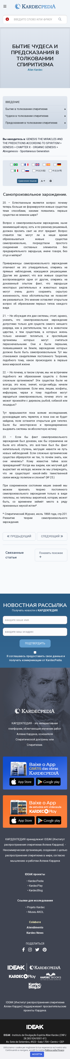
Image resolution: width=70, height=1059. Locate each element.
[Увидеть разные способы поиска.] (7, 19)
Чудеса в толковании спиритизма (26, 115)
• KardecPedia (35, 881)
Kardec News (35, 932)
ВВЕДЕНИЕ (12, 102)
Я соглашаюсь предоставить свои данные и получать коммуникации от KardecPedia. (36, 658)
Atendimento (35, 927)
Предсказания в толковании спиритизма (31, 122)
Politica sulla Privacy (54, 1050)
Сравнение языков (27, 181)
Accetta (37, 1054)
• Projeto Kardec (35, 907)
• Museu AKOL (35, 912)
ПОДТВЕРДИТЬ (35, 643)
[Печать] (50, 181)
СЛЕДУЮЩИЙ (50, 536)
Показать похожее (51, 553)
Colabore (35, 922)
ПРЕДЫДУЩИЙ (20, 536)
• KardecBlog (35, 890)
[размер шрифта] (43, 181)
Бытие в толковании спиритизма (26, 109)
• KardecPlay (35, 885)
